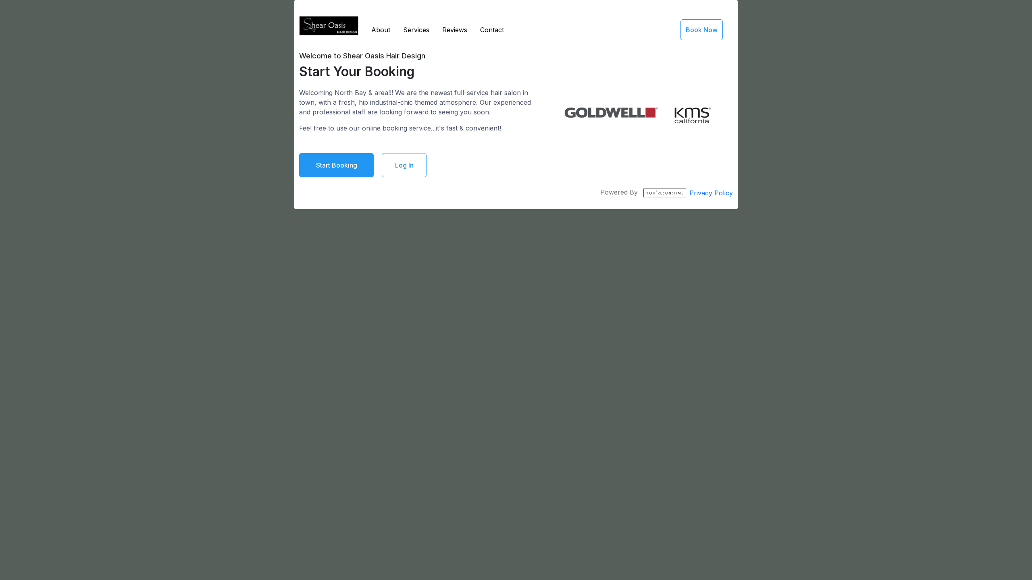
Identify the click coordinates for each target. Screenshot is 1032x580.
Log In (404, 165)
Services (416, 30)
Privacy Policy (711, 193)
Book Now (702, 30)
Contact (492, 30)
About (380, 30)
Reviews (454, 30)
